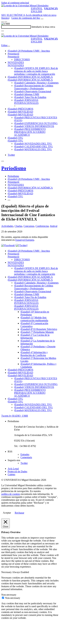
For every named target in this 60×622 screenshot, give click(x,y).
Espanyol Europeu (24, 240)
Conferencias (42, 226)
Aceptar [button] (7, 512)
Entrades (24, 454)
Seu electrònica (13, 15)
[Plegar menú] (8, 46)
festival (53, 226)
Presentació (13, 53)
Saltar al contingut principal (15, 2)
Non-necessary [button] (8, 594)
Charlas (18, 226)
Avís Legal (13, 468)
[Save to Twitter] (21, 245)
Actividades (7, 226)
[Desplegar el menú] (5, 21)
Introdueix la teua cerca (43, 26)
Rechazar (19, 512)
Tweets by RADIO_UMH (14, 415)
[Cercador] (42, 18)
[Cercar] (2, 30)
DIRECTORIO (22, 59)
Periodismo (13, 168)
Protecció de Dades (17, 471)
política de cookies (10, 494)
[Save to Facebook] (8, 245)
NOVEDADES (16, 62)
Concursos (29, 226)
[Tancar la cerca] (2, 33)
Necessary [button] (6, 572)
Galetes (11, 474)
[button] (13, 56)
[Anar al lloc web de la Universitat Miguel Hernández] (24, 5)
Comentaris (26, 457)
